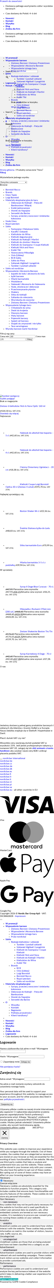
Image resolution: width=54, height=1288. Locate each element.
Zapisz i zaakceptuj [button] (9, 1279)
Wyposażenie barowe (16, 926)
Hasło (9, 1056)
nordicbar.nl (6, 782)
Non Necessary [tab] (7, 1199)
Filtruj (29, 339)
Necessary (8, 1181)
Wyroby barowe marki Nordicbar (22, 329)
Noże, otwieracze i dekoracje (25, 287)
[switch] (1, 1202)
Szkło (8, 74)
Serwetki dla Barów (20, 134)
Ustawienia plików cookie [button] (12, 1128)
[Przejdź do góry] (1, 919)
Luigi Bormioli (23, 108)
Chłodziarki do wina (20, 308)
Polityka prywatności (21, 147)
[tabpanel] (27, 1191)
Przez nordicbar (18, 71)
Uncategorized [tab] (7, 1236)
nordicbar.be (6, 761)
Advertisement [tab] (7, 1247)
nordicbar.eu (6, 790)
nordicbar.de (6, 766)
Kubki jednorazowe (20, 208)
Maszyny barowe (19, 313)
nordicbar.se (6, 787)
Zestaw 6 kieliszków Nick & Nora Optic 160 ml (22, 406)
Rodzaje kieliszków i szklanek (25, 76)
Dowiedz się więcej (9, 413)
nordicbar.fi (5, 774)
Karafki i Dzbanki (19, 232)
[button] (11, 83)
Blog (8, 26)
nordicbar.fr (5, 777)
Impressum (20, 916)
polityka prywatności (14, 1099)
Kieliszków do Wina (26, 95)
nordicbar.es (6, 771)
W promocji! (12, 924)
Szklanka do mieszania (22, 297)
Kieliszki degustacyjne (21, 237)
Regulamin (16, 144)
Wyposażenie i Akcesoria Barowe (27, 66)
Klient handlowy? (19, 150)
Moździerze (16, 282)
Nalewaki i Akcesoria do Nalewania (28, 284)
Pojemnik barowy (19, 318)
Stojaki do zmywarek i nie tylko (26, 324)
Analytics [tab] (4, 1220)
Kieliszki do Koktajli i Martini (30, 92)
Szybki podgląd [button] (7, 399)
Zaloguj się (25, 1062)
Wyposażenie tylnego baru (24, 68)
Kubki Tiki (21, 97)
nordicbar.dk (6, 769)
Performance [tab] (6, 1263)
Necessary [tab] (5, 1178)
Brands (14, 100)
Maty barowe (17, 316)
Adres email (12, 1079)
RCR (19, 102)
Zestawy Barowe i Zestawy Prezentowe (30, 63)
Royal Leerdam (24, 113)
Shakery (15, 292)
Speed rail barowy (20, 321)
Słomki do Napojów (20, 131)
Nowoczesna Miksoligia (22, 253)
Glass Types (11, 195)
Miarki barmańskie (20, 279)
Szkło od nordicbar (26, 116)
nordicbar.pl (6, 784)
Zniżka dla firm (13, 29)
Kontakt (9, 21)
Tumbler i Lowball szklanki (29, 79)
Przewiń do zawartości (11, 1)
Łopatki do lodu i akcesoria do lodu (28, 274)
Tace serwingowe (19, 326)
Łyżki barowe (17, 276)
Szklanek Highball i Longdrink (31, 81)
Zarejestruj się (6, 1104)
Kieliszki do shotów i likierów (25, 242)
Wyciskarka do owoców (22, 300)
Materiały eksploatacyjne (18, 118)
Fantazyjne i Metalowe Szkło (25, 229)
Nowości (10, 18)
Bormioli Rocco (24, 110)
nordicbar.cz (6, 763)
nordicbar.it (5, 779)
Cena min (4, 336)
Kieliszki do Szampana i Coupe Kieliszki (30, 245)
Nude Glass (11, 221)
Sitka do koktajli (19, 295)
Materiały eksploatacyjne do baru (22, 200)
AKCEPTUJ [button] (38, 1128)
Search (9, 112)
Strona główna (7, 170)
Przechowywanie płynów (23, 289)
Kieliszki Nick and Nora (28, 89)
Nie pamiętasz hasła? (10, 1067)
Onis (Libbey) (23, 105)
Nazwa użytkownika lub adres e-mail (24, 1049)
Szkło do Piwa (18, 261)
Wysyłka (10, 24)
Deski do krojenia (19, 310)
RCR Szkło (16, 258)
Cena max (40, 336)
